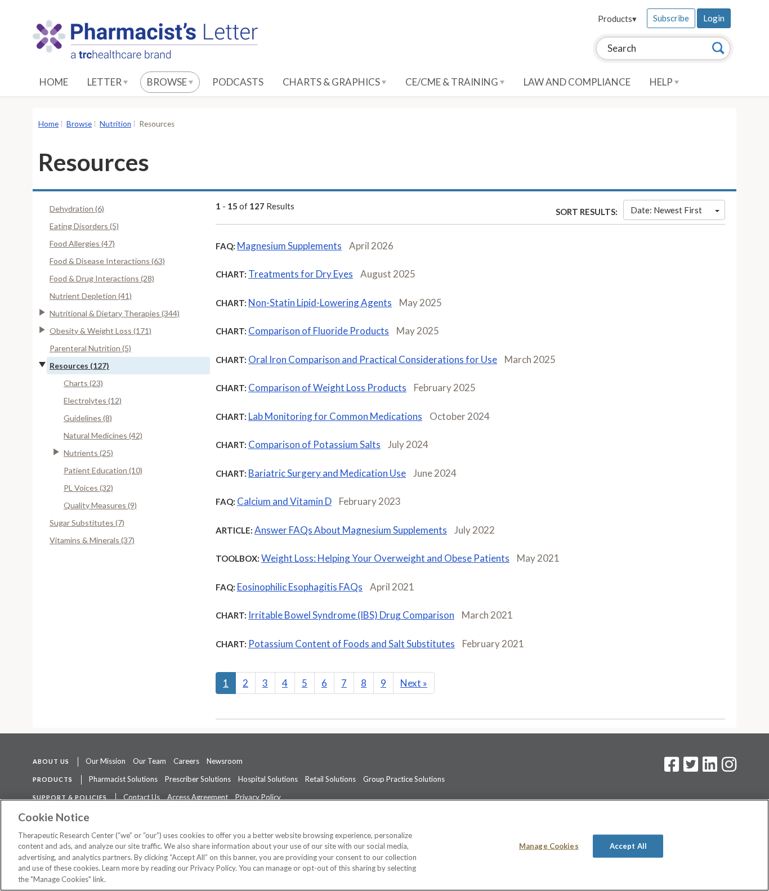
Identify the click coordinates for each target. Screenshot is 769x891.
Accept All (628, 845)
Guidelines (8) (88, 418)
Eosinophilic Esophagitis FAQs (300, 587)
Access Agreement (197, 797)
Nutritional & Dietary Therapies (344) (115, 313)
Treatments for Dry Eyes (300, 274)
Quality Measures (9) (100, 505)
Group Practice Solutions (404, 778)
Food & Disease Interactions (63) (107, 261)
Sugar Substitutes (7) (87, 522)
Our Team (149, 760)
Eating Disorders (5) (84, 226)
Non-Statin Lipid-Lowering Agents (320, 302)
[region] (384, 845)
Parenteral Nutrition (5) (90, 348)
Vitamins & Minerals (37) (92, 540)
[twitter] (689, 767)
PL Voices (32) (88, 487)
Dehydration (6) (77, 208)
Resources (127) (79, 365)
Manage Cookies (549, 845)
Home (53, 82)
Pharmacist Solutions (123, 778)
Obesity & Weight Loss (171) (100, 330)
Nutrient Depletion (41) (91, 296)
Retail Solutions (330, 778)
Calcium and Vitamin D (284, 501)
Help (662, 82)
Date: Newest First (666, 210)
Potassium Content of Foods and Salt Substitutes (351, 644)
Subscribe (671, 18)
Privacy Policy (258, 797)
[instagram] (729, 767)
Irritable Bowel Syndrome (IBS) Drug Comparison (351, 615)
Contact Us (141, 797)
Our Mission (106, 760)
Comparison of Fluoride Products (318, 331)
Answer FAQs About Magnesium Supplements (350, 530)
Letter (105, 82)
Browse (168, 82)
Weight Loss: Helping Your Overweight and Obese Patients (385, 558)
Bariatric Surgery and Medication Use (327, 473)
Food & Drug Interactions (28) (102, 278)
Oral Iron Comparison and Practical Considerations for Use (372, 359)
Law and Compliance (577, 82)
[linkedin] (710, 767)
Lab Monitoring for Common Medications (335, 416)
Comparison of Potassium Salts (314, 444)
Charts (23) (83, 383)
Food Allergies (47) (82, 243)
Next (413, 683)
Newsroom (225, 760)
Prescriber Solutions (198, 778)
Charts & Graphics (332, 82)
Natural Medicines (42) (103, 435)
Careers (186, 760)
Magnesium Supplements (289, 246)
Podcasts (237, 82)
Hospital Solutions (268, 778)
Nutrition (115, 123)
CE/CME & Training (452, 82)
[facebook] (671, 767)
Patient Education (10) (103, 470)
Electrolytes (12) (93, 400)
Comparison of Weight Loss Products (327, 387)
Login (714, 18)
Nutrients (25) (88, 453)
